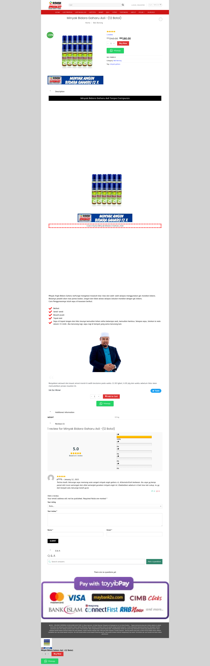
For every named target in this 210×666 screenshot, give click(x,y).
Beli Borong (118, 60)
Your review (52, 511)
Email (109, 530)
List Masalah (80, 12)
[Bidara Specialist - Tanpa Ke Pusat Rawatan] (56, 5)
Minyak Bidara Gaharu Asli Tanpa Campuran (105, 98)
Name (50, 530)
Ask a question (154, 562)
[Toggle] (50, 91)
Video (114, 12)
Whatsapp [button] (117, 50)
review (110, 35)
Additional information (64, 412)
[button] (138, 5)
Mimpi (101, 12)
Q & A (57, 551)
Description (59, 92)
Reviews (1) (60, 424)
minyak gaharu (115, 64)
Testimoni (124, 12)
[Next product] (160, 19)
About (133, 12)
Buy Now (123, 43)
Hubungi (151, 12)
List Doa (92, 12)
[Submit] (123, 5)
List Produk (67, 12)
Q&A (107, 12)
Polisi (141, 12)
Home (57, 12)
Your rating (52, 502)
